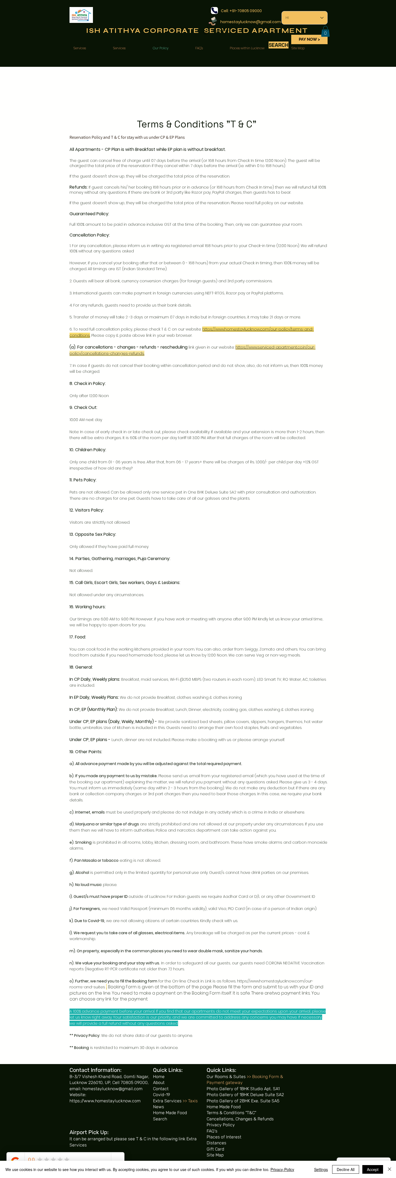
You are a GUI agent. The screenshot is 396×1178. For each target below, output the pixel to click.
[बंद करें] (389, 1169)
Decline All (346, 1169)
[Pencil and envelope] (213, 20)
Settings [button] (321, 1169)
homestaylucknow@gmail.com (250, 22)
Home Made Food (170, 1112)
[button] (325, 31)
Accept (372, 1169)
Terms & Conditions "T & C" (196, 124)
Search (160, 1118)
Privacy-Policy (282, 1169)
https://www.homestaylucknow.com (105, 1100)
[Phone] (214, 10)
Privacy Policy (86, 1035)
